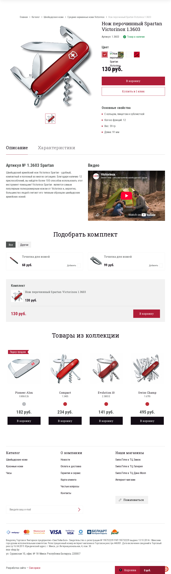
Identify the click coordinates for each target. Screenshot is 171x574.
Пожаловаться (133, 500)
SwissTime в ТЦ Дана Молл (130, 473)
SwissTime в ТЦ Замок (128, 459)
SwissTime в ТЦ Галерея (129, 466)
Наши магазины (129, 453)
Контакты (66, 493)
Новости (65, 459)
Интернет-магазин (125, 479)
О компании (71, 453)
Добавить (71, 265)
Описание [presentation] (17, 147)
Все (11, 244)
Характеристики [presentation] (56, 147)
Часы (9, 473)
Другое (24, 244)
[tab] (17, 149)
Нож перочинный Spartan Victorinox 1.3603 (129, 17)
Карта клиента (68, 479)
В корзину (24, 421)
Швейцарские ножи (17, 459)
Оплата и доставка (71, 466)
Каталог (13, 453)
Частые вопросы (70, 486)
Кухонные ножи (14, 466)
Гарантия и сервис (71, 473)
